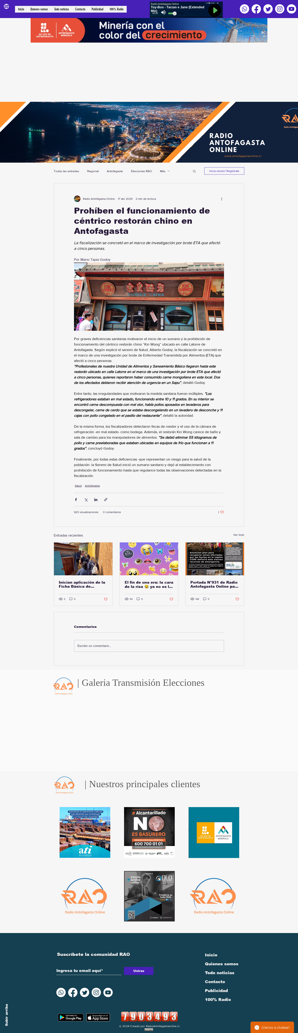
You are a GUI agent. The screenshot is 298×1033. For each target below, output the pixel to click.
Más (162, 171)
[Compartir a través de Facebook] (76, 499)
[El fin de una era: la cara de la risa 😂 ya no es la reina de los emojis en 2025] (149, 558)
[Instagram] (279, 9)
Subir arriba (7, 1015)
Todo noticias (219, 973)
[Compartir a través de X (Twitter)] (86, 499)
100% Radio (218, 999)
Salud (78, 485)
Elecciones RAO (141, 171)
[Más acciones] (221, 198)
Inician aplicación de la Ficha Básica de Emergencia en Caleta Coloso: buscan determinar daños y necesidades (82, 584)
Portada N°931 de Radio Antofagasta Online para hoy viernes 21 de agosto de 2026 (214, 584)
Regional (93, 171)
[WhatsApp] (244, 9)
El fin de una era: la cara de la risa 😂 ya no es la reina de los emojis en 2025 (149, 584)
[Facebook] (256, 9)
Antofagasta (115, 171)
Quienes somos (221, 964)
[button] (194, 171)
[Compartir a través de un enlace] (106, 499)
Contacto (215, 981)
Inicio (211, 955)
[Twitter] (268, 9)
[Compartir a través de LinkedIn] (96, 499)
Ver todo (238, 534)
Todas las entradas (66, 171)
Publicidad (216, 990)
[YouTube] (291, 9)
